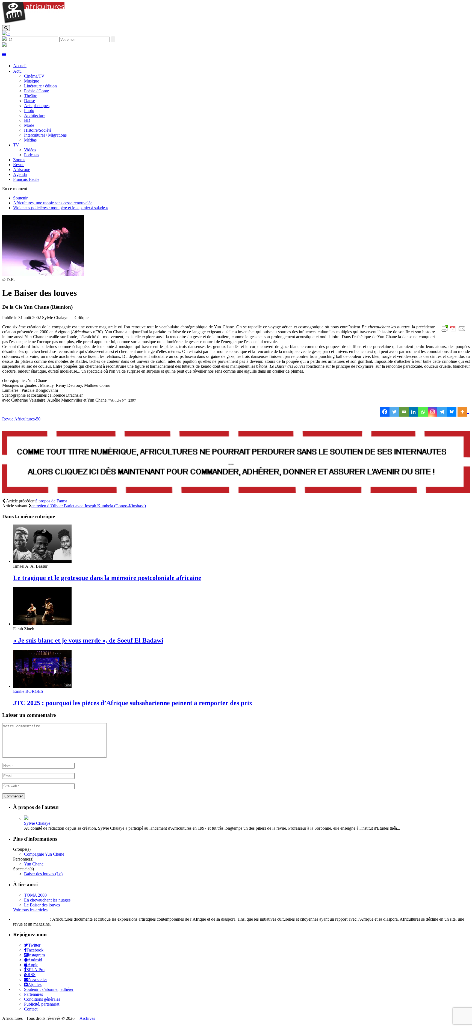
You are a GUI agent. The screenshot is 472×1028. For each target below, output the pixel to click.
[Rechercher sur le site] (6, 28)
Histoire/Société (37, 130)
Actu (17, 71)
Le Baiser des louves (42, 905)
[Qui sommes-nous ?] (4, 45)
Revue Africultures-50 (21, 419)
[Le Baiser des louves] (43, 274)
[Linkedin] (413, 412)
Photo (29, 110)
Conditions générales (42, 999)
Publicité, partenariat (41, 1004)
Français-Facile (26, 179)
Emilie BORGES (28, 691)
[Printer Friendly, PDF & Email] (454, 331)
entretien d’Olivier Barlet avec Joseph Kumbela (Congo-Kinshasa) (88, 505)
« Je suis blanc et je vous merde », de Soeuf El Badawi (88, 640)
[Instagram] (432, 412)
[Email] (404, 412)
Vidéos (30, 150)
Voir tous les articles (30, 910)
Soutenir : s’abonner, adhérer (48, 989)
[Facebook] (385, 412)
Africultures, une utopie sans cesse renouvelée (52, 203)
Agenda (20, 174)
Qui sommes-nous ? (31, 919)
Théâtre (30, 95)
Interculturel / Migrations (45, 135)
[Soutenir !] (236, 462)
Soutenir (20, 198)
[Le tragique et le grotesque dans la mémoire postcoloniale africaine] (42, 561)
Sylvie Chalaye (37, 823)
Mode (29, 125)
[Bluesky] (451, 412)
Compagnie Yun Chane (44, 854)
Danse (29, 100)
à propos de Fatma (51, 501)
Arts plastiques (36, 105)
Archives (87, 1018)
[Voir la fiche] (26, 818)
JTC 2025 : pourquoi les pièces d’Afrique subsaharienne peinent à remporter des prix (132, 702)
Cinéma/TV (34, 76)
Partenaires (33, 994)
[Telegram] (442, 412)
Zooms (19, 159)
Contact (30, 1009)
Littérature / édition (40, 86)
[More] (463, 412)
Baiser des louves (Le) (43, 873)
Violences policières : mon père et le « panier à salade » (60, 207)
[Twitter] (394, 412)
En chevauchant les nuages (47, 900)
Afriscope (21, 169)
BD (27, 120)
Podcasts (31, 154)
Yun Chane (33, 864)
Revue (18, 164)
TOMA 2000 (35, 895)
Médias (30, 140)
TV (16, 145)
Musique (31, 81)
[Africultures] (33, 22)
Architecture (34, 115)
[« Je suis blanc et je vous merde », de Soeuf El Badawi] (42, 623)
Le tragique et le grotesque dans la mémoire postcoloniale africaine (107, 577)
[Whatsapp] (423, 412)
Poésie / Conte (36, 91)
